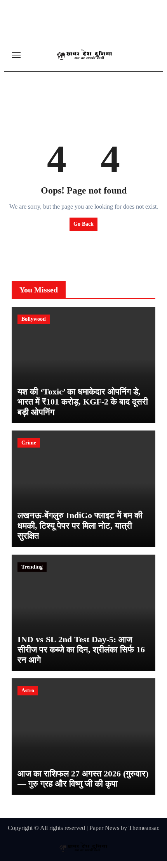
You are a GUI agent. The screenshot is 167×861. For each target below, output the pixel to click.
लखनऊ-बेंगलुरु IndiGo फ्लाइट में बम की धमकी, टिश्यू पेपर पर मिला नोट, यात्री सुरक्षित (80, 525)
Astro (27, 690)
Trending (32, 567)
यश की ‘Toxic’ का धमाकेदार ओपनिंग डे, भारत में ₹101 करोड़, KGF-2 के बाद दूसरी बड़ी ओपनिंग (82, 402)
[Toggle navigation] (16, 55)
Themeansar (143, 828)
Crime (28, 443)
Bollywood (33, 319)
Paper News (104, 828)
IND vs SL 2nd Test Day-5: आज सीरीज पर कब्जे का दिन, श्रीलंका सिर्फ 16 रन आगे (81, 650)
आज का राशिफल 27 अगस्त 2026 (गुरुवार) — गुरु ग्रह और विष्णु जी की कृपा (82, 778)
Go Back (83, 224)
